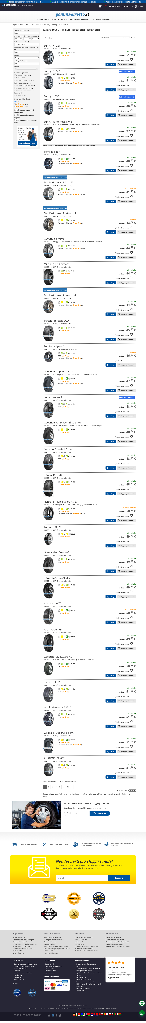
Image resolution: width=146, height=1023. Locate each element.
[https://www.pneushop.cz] (110, 1014)
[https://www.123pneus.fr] (76, 1014)
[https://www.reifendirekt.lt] (89, 1015)
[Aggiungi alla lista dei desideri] (132, 60)
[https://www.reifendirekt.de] (74, 1014)
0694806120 (10, 5)
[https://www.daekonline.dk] (89, 1014)
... (63, 787)
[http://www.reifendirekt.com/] (97, 1015)
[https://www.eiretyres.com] (118, 1014)
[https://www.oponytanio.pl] (74, 1015)
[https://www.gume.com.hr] (84, 1015)
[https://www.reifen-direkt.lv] (92, 1015)
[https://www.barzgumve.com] (82, 1015)
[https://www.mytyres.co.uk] (94, 1014)
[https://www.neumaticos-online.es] (97, 1014)
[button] (142, 1003)
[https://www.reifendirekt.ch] (79, 1014)
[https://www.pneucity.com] (115, 1014)
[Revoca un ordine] (106, 6)
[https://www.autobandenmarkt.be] (105, 1014)
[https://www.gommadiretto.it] (84, 1014)
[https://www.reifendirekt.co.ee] (87, 1015)
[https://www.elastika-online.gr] (79, 1015)
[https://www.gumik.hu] (120, 1014)
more (109, 978)
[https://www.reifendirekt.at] (99, 1014)
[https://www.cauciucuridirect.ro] (76, 1015)
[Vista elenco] (131, 38)
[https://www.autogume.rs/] (94, 1015)
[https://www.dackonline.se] (82, 1014)
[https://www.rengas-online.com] (107, 1014)
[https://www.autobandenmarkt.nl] (92, 1014)
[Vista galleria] (134, 38)
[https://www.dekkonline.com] (87, 1014)
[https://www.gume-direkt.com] (102, 1014)
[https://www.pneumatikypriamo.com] (112, 1014)
